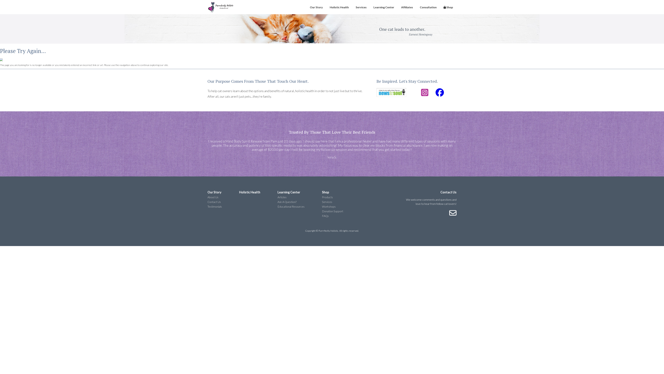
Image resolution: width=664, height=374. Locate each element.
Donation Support (332, 211)
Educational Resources (291, 206)
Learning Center (384, 7)
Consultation (428, 7)
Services (361, 7)
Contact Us (214, 201)
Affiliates (407, 7)
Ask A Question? (287, 201)
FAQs (325, 215)
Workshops (329, 206)
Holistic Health (339, 7)
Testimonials (215, 206)
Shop (449, 7)
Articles (282, 197)
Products (327, 197)
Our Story (316, 7)
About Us (213, 197)
